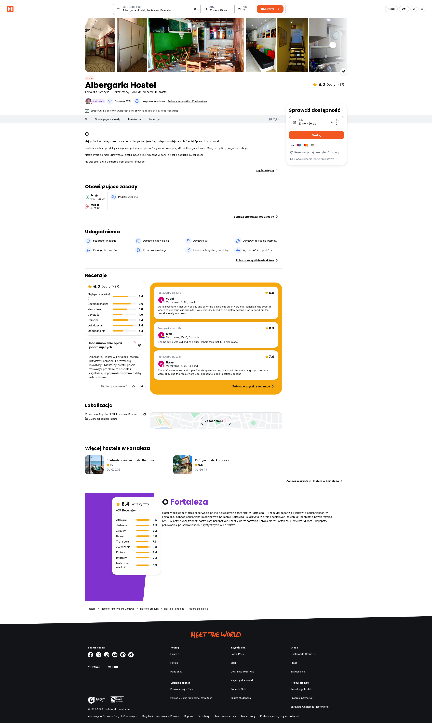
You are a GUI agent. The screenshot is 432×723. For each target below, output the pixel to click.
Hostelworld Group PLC (304, 654)
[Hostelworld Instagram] (106, 654)
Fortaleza (91, 92)
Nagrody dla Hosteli (242, 680)
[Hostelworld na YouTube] (114, 654)
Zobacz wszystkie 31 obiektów (187, 101)
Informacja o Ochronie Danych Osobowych (112, 716)
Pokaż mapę (121, 92)
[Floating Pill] (332, 45)
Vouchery (203, 716)
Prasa (294, 662)
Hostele (174, 654)
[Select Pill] (413, 9)
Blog (233, 662)
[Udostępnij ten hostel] (343, 71)
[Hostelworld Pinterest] (123, 654)
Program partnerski (302, 697)
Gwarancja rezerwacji (243, 671)
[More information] (140, 345)
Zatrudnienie (298, 671)
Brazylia (104, 92)
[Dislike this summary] (141, 386)
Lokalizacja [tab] (134, 119)
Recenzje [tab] (154, 119)
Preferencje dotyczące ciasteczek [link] (280, 716)
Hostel (89, 78)
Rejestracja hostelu (301, 689)
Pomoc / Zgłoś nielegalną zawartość (191, 697)
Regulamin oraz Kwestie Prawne (160, 716)
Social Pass (237, 654)
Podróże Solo (239, 689)
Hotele (174, 662)
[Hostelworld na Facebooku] (90, 654)
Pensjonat (176, 671)
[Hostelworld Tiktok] (131, 654)
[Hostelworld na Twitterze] (98, 654)
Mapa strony (248, 716)
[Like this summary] (133, 386)
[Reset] (195, 9)
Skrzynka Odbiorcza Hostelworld (310, 706)
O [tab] (86, 119)
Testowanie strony (225, 716)
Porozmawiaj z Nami (181, 689)
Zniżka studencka (241, 697)
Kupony (188, 716)
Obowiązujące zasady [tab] (107, 119)
